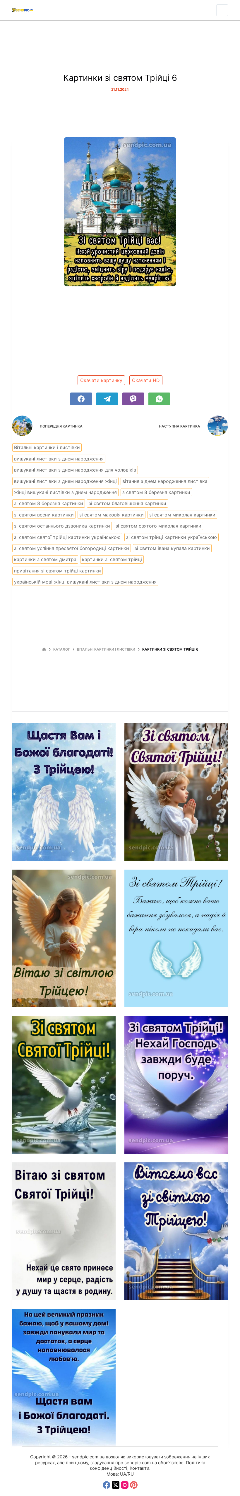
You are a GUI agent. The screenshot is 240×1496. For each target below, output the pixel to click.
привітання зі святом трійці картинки (57, 571)
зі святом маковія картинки (111, 515)
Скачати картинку (101, 380)
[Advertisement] (120, 333)
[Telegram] (107, 399)
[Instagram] (124, 1485)
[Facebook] (81, 399)
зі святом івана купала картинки (172, 548)
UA (123, 1474)
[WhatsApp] (159, 399)
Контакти (139, 1468)
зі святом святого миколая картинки (158, 526)
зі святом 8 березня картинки (48, 503)
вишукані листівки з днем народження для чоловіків (75, 470)
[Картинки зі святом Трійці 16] (64, 792)
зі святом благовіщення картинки (127, 503)
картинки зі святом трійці (112, 559)
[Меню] (222, 10)
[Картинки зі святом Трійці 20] (64, 1085)
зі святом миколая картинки (182, 515)
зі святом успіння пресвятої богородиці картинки (71, 548)
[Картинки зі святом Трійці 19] (176, 938)
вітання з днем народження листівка (165, 481)
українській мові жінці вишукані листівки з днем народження (85, 582)
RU (131, 1474)
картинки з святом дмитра (45, 559)
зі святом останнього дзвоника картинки (62, 526)
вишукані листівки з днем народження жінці (65, 481)
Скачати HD (146, 380)
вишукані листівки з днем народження (59, 459)
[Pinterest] (134, 1485)
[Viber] (133, 399)
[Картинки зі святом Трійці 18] (64, 938)
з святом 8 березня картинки (156, 492)
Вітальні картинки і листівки (47, 447)
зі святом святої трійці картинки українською (67, 537)
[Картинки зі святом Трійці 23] (176, 1231)
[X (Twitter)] (115, 1485)
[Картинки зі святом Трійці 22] (64, 1231)
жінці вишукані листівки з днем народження (65, 492)
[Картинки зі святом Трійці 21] (176, 1085)
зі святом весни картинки (44, 515)
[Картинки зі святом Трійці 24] (64, 1377)
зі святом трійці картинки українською (171, 537)
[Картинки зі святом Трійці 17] (176, 792)
